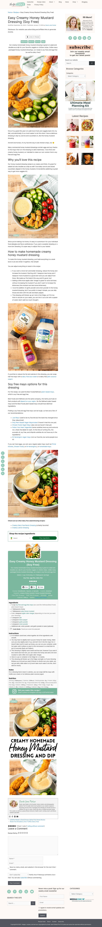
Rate (41, 587)
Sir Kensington (31, 446)
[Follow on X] (84, 38)
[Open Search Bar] (27, 7)
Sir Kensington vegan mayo (21, 437)
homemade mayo (45, 446)
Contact (54, 921)
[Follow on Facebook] (70, 38)
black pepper (23, 620)
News (67, 2)
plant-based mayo (48, 392)
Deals (29, 4)
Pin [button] (33, 587)
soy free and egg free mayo (24, 605)
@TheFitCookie (48, 692)
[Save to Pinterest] (3, 465)
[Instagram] (10, 817)
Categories (69, 73)
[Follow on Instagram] (80, 38)
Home (10, 12)
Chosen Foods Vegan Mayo (21, 425)
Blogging (84, 2)
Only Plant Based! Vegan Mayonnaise (24, 422)
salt (20, 617)
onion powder (23, 624)
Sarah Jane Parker (41, 597)
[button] (30, 581)
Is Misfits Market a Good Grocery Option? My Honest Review (27, 820)
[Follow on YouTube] (89, 38)
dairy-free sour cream (29, 376)
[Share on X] (3, 457)
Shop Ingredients (44, 538)
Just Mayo (15, 418)
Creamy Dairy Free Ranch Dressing (24, 525)
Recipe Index (41, 2)
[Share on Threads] (3, 461)
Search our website (71, 60)
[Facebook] (12, 817)
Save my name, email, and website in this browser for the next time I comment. (33, 868)
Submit (42, 915)
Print (26, 587)
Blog (60, 2)
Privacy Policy (38, 4)
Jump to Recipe (33, 37)
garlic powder (23, 622)
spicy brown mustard (27, 611)
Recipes (16, 12)
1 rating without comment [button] (35, 826)
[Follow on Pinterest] (75, 38)
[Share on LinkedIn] (3, 469)
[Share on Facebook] (3, 453)
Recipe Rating (12, 833)
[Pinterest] (15, 817)
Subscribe (30, 2)
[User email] (17, 817)
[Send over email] (3, 473)
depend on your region (28, 401)
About (51, 2)
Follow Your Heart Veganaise (22, 427)
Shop (74, 2)
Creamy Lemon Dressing (20, 528)
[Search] (92, 63)
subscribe (23, 877)
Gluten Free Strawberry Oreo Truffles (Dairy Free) (24, 821)
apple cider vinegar (28, 613)
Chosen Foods (19, 446)
